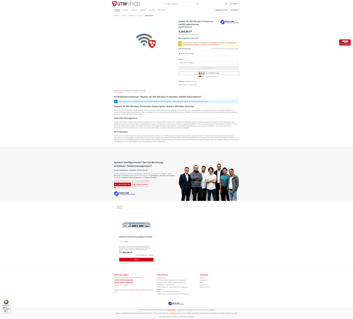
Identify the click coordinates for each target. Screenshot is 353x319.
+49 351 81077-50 (123, 184)
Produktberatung (345, 44)
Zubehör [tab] (120, 206)
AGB (201, 282)
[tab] (119, 90)
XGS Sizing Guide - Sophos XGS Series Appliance (172, 280)
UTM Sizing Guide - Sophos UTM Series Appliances (172, 287)
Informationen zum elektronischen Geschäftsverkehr (173, 294)
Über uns (202, 278)
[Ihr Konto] (226, 4)
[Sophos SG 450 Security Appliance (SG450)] (136, 225)
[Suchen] (197, 4)
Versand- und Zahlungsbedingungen (168, 291)
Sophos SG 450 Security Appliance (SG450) (135, 237)
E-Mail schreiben (142, 184)
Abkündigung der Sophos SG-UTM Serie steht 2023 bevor (200, 45)
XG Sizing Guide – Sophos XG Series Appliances (171, 282)
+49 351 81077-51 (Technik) (123, 283)
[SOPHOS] (230, 22)
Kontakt (159, 289)
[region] (144, 39)
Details (136, 259)
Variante (181, 59)
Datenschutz (203, 280)
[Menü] (9, 300)
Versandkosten (171, 310)
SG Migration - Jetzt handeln (165, 285)
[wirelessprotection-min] (144, 39)
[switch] (6, 311)
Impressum (203, 285)
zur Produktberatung (212, 73)
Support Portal (161, 278)
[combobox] (179, 4)
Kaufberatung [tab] (138, 91)
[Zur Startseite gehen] (126, 4)
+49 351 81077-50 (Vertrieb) (123, 280)
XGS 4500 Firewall (216, 43)
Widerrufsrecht (204, 287)
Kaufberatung (133, 290)
